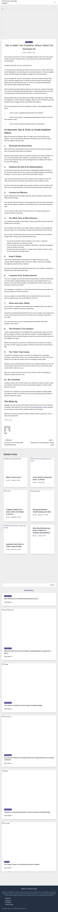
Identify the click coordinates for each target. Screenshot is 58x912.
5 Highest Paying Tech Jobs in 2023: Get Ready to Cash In (15, 512)
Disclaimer (8, 902)
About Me (7, 898)
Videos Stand (8, 419)
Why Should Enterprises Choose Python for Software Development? (41, 530)
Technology (29, 42)
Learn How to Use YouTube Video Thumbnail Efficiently (13, 443)
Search (52, 585)
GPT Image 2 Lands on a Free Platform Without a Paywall (21, 864)
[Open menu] (54, 2)
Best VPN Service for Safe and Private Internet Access (21, 598)
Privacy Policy (9, 904)
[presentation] (15, 466)
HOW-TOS (7, 861)
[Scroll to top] (53, 908)
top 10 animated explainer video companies (40, 407)
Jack (25, 52)
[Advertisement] (29, 569)
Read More (8, 602)
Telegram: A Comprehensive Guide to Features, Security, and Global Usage (27, 812)
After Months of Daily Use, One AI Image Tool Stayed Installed (23, 705)
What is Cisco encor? (13, 477)
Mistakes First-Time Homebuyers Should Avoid (42, 443)
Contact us (8, 900)
